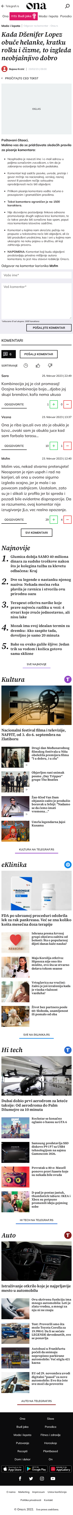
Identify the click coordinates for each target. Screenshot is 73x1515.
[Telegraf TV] (53, 1479)
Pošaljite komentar (49, 328)
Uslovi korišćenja (57, 1491)
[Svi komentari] (26, 365)
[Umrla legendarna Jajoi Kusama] (15, 831)
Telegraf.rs (12, 6)
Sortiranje (9, 365)
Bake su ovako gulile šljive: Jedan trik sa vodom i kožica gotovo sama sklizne (35, 649)
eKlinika (14, 864)
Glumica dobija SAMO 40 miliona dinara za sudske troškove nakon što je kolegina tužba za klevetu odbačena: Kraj (35, 563)
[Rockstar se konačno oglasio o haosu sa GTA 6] (15, 1127)
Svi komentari (36, 532)
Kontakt (48, 1500)
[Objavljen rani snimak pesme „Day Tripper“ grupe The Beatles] (15, 781)
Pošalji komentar (38, 354)
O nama (10, 1491)
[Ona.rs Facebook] (20, 1479)
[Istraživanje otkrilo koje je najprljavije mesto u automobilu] (36, 1261)
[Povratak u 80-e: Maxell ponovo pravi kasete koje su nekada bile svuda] (15, 1177)
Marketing (23, 1491)
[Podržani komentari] (38, 365)
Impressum (38, 1491)
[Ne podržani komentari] (50, 365)
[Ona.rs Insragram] (42, 1479)
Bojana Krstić (16, 69)
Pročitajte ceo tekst (20, 78)
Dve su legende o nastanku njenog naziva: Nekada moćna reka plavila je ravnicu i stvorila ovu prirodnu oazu (36, 586)
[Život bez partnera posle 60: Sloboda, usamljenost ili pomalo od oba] (15, 1016)
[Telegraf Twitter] (31, 1479)
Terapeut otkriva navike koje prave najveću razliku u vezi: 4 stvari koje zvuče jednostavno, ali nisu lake (35, 609)
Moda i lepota (10, 26)
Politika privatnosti (30, 1500)
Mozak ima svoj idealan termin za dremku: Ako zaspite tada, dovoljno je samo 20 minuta (35, 630)
